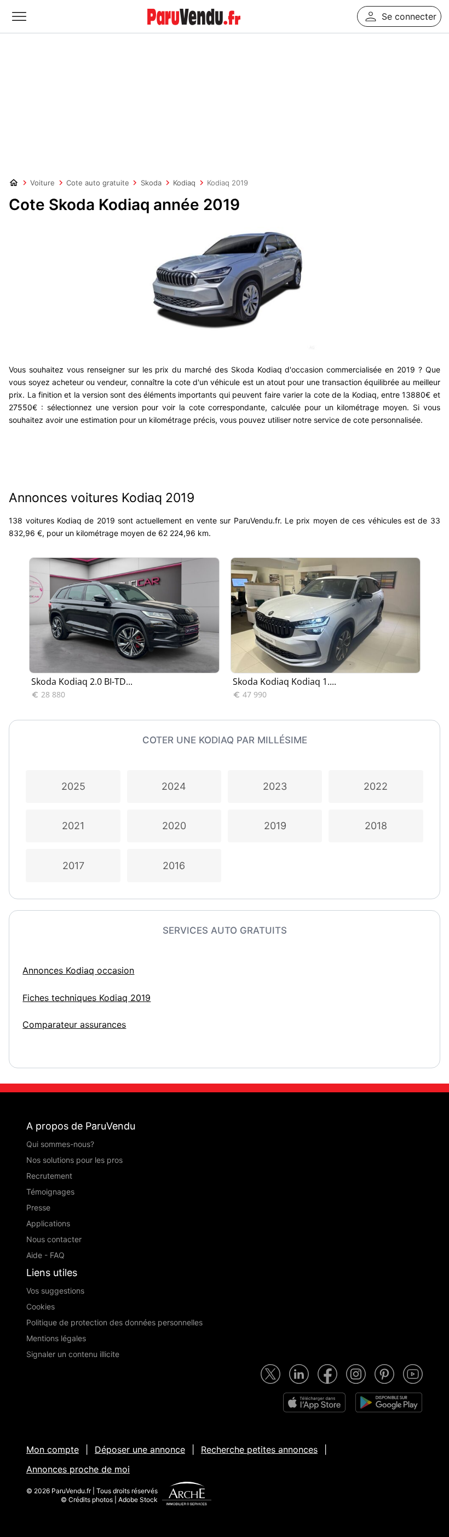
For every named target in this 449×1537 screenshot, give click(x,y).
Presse (38, 1207)
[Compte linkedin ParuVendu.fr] (299, 1374)
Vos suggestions (55, 1290)
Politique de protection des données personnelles (114, 1322)
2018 (376, 825)
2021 (73, 825)
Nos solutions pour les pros (74, 1160)
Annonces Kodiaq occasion (78, 970)
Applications (48, 1223)
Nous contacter (54, 1239)
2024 (174, 786)
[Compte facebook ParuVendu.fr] (327, 1374)
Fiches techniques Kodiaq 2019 (86, 997)
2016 (174, 865)
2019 (275, 825)
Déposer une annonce (140, 1449)
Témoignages (50, 1191)
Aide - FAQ (45, 1255)
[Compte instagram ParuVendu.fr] (356, 1374)
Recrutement (49, 1175)
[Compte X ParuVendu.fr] (270, 1374)
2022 (376, 786)
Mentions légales (56, 1338)
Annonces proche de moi (78, 1469)
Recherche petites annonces (259, 1449)
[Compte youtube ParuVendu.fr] (413, 1374)
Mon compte (52, 1449)
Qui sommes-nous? (60, 1144)
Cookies (40, 1306)
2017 (73, 865)
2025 (73, 786)
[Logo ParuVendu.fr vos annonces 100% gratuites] (193, 29)
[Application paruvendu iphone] (314, 1402)
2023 (275, 786)
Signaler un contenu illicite (72, 1354)
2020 (174, 825)
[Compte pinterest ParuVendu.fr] (384, 1374)
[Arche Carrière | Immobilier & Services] (186, 1495)
